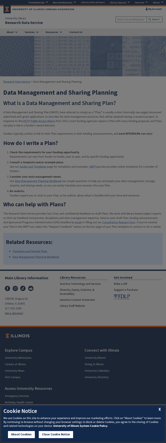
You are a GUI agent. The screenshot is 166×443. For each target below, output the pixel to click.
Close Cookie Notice (56, 434)
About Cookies (21, 434)
